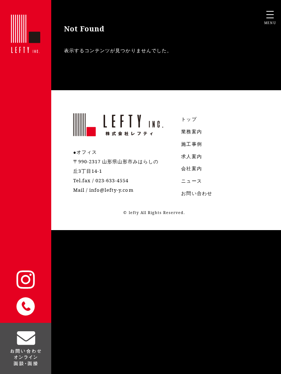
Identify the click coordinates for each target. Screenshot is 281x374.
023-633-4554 (111, 180)
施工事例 (191, 144)
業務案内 (191, 131)
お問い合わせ (196, 193)
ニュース (191, 181)
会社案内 (191, 168)
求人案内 (191, 156)
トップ (188, 119)
